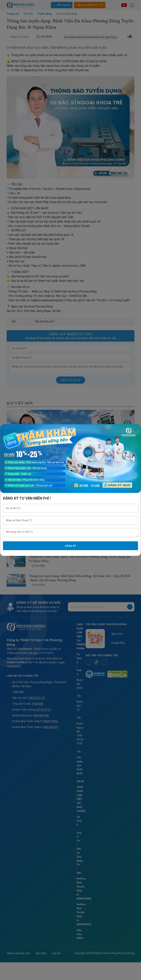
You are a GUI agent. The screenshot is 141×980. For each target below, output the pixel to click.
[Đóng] (135, 429)
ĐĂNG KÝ (70, 546)
